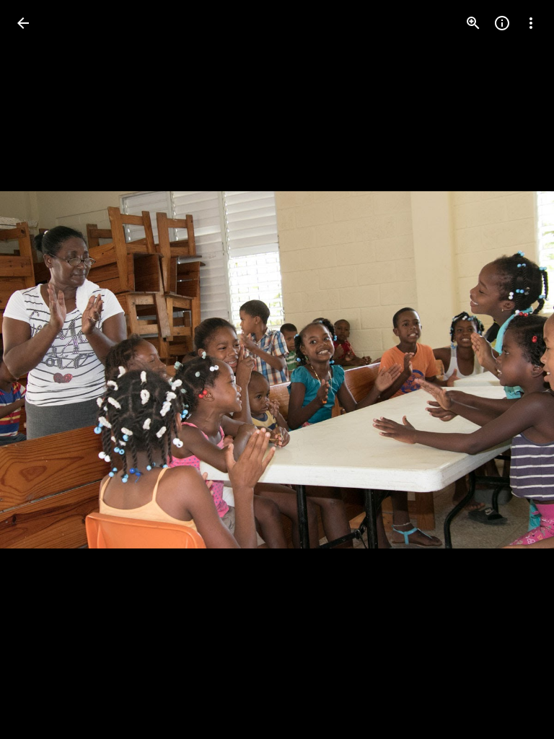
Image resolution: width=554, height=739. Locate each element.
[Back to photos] (23, 23)
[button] (40, 369)
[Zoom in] (473, 23)
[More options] (530, 23)
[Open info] (502, 23)
